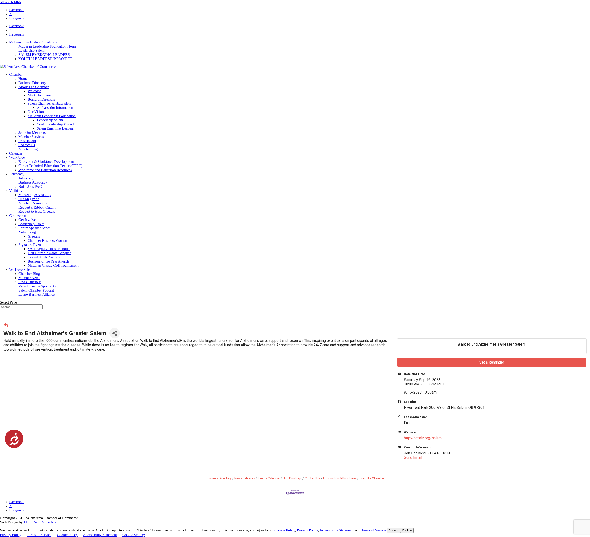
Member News (29, 278)
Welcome (34, 91)
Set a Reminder (491, 362)
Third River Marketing (40, 522)
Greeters (34, 236)
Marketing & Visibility (34, 195)
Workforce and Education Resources (45, 170)
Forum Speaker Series (34, 228)
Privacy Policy (307, 530)
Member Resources (32, 203)
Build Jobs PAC (30, 186)
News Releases (244, 478)
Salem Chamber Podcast (36, 290)
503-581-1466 (10, 2)
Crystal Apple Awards (44, 257)
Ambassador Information (55, 108)
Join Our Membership (34, 132)
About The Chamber (33, 87)
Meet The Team (39, 95)
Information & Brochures (340, 478)
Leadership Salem (31, 50)
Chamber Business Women (47, 240)
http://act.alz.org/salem (423, 438)
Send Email (413, 457)
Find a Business (29, 282)
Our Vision (36, 112)
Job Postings (292, 478)
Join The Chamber (372, 478)
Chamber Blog (29, 274)
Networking (27, 232)
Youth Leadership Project (55, 124)
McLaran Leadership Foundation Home (47, 46)
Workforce (17, 157)
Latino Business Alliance (36, 294)
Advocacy (16, 174)
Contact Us (26, 145)
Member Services (31, 137)
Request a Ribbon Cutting (37, 207)
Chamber (16, 74)
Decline (407, 530)
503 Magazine (28, 199)
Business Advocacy (32, 182)
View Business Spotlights (37, 286)
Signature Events (30, 245)
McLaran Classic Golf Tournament (53, 265)
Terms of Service (373, 530)
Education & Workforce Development (46, 162)
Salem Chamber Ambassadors (49, 103)
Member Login (29, 149)
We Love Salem (20, 269)
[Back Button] (6, 325)
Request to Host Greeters (36, 211)
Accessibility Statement (336, 530)
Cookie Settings (133, 535)
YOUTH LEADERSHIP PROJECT (45, 59)
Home (22, 79)
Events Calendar (269, 478)
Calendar (15, 153)
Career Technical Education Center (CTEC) (50, 166)
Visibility (15, 191)
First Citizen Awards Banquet (49, 253)
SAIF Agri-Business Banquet (49, 249)
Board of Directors (41, 99)
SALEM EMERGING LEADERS (44, 55)
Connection (17, 216)
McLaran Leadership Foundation (33, 42)
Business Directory (32, 83)
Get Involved (28, 220)
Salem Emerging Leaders (55, 128)
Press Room (27, 141)
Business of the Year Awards (48, 261)
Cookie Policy (284, 530)
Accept (393, 530)
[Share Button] (114, 333)
